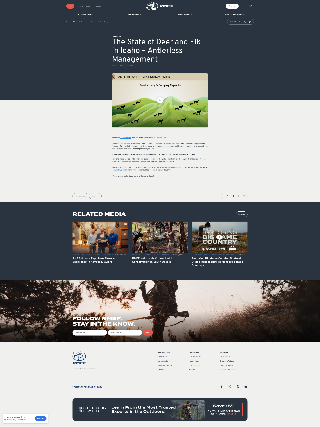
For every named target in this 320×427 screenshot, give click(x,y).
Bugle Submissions (165, 365)
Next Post (95, 196)
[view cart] (250, 6)
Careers (161, 370)
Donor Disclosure (226, 365)
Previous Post (80, 196)
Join (70, 6)
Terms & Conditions (227, 370)
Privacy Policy (225, 357)
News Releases (194, 361)
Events (89, 6)
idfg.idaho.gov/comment (122, 170)
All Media (241, 214)
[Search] (243, 6)
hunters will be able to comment (135, 161)
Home (68, 22)
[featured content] (160, 409)
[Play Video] (160, 100)
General (115, 66)
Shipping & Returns (227, 361)
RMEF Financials (195, 357)
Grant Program (194, 365)
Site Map (192, 370)
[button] (239, 21)
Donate (80, 6)
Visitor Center (163, 361)
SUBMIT (147, 332)
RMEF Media (74, 22)
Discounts (99, 6)
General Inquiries (164, 357)
